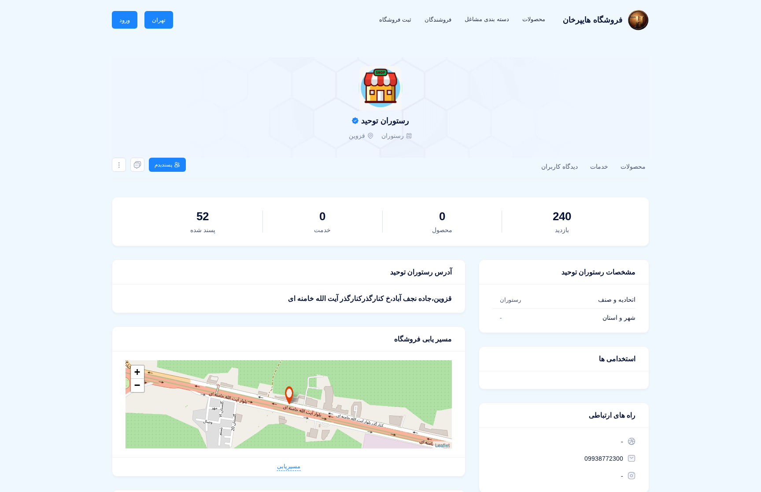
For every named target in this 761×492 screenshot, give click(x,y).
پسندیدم (163, 165)
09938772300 (603, 458)
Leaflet (442, 444)
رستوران (392, 135)
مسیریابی (288, 466)
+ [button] (137, 371)
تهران (159, 20)
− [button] (137, 385)
